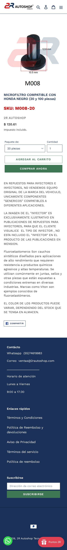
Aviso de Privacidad (21, 442)
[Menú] (61, 7)
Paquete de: (12, 141)
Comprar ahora (33, 168)
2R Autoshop (25, 538)
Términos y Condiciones (24, 417)
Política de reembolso (23, 461)
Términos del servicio (22, 452)
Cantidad (52, 141)
